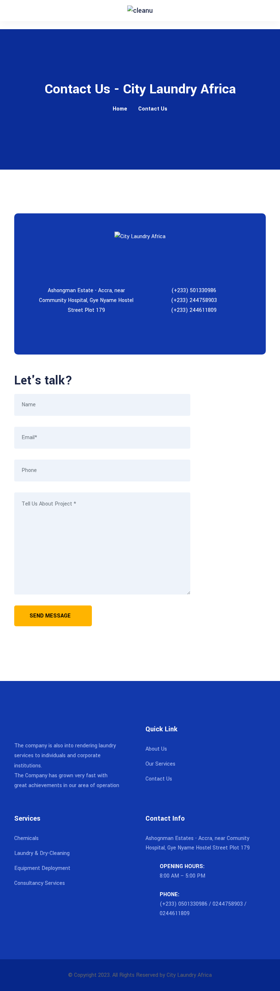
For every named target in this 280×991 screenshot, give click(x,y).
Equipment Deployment (42, 868)
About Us (156, 749)
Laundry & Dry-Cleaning (42, 853)
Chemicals (26, 838)
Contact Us (152, 109)
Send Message (51, 616)
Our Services (160, 764)
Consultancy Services (39, 883)
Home (120, 109)
